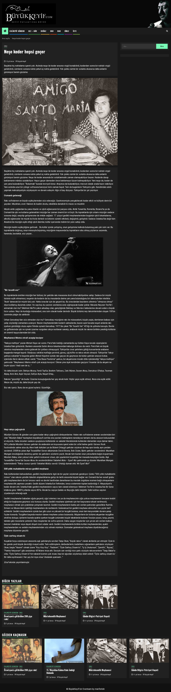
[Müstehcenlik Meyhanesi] (59, 597)
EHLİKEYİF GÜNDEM (16, 31)
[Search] (167, 31)
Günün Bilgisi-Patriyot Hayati (96, 616)
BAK (59, 31)
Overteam (87, 689)
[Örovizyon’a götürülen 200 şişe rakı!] (20, 597)
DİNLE (67, 31)
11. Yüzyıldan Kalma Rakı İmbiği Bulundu (60, 671)
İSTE (75, 31)
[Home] (5, 31)
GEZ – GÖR (32, 31)
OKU (51, 31)
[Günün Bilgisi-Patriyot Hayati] (99, 597)
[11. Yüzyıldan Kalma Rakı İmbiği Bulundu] (64, 651)
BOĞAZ (43, 31)
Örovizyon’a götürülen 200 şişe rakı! (18, 618)
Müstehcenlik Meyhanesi (54, 616)
